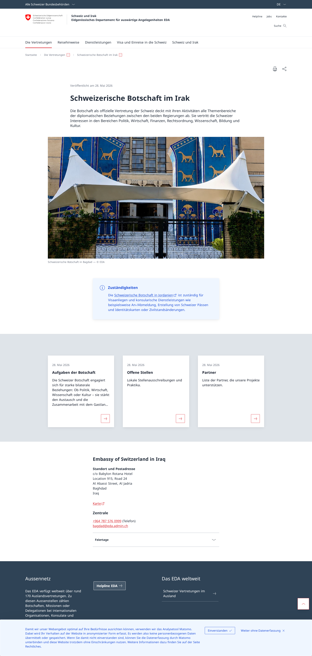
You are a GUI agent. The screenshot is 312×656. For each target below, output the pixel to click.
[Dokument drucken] (275, 68)
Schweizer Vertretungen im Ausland (184, 593)
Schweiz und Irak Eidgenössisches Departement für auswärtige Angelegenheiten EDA (120, 18)
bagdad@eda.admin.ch (110, 526)
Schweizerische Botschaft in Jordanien (143, 295)
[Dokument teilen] (284, 68)
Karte (97, 503)
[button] (38, 42)
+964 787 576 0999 (107, 521)
